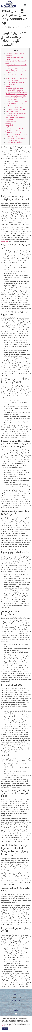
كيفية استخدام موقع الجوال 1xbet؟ (15, 109)
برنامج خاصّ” (9, 125)
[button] (24, 5)
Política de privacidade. (8, 1026)
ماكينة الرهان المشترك (11, 111)
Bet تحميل (8, 123)
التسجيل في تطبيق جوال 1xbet (14, 129)
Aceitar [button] (5, 1028)
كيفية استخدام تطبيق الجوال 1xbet (15, 82)
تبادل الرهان (8, 127)
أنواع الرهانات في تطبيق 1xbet (13, 142)
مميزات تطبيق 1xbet (11, 100)
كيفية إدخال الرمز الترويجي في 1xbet (15, 96)
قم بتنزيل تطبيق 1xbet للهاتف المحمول (16, 101)
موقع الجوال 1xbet (10, 84)
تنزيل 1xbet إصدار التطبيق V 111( (14, 98)
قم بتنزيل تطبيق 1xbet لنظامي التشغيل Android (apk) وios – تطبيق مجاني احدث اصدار (16, 70)
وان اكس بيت (4, 241)
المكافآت (7, 86)
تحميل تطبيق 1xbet (10, 121)
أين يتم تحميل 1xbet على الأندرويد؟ (15, 107)
